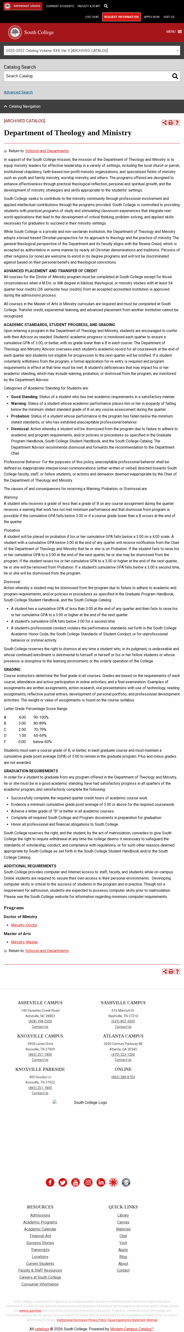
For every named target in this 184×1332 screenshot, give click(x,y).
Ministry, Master (24, 942)
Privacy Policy (97, 1320)
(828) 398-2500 (40, 1021)
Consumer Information (40, 1284)
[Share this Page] (164, 122)
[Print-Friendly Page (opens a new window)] (170, 122)
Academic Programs (40, 1222)
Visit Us (168, 17)
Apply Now (152, 17)
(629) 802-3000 (123, 1021)
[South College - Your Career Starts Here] (31, 32)
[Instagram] (88, 1182)
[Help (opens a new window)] (177, 122)
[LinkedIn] (101, 1182)
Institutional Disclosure (72, 1320)
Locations (40, 1256)
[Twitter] (63, 1182)
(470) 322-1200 (123, 1054)
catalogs (42, 1329)
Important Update (19, 6)
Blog (123, 1256)
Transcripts (40, 1249)
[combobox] (92, 50)
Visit (123, 1243)
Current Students (60, 6)
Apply (123, 1249)
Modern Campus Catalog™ (132, 1329)
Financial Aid (40, 1236)
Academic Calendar (40, 1229)
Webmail (123, 1229)
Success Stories (40, 1243)
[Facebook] (50, 1182)
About (123, 1263)
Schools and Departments (47, 151)
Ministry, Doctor (24, 925)
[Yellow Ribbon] (126, 1182)
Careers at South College (40, 1277)
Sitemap (151, 1320)
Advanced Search (18, 92)
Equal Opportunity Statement (127, 1320)
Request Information (121, 17)
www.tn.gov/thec (30, 1310)
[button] (171, 31)
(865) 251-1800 (40, 1054)
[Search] (175, 76)
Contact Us (40, 1027)
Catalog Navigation (24, 106)
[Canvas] (114, 1182)
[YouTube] (76, 1182)
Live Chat (92, 17)
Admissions (40, 1215)
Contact (123, 1270)
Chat (123, 1236)
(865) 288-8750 (123, 1077)
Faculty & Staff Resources (40, 1270)
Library (123, 1215)
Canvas (123, 1222)
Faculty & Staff (89, 6)
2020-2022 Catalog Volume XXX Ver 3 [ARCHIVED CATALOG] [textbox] (57, 50)
